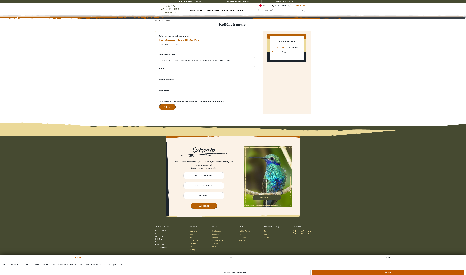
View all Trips (266, 197)
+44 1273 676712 (281, 5)
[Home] (171, 9)
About (240, 10)
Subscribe (204, 205)
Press (266, 231)
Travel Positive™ (218, 240)
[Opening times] (289, 5)
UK (263, 5)
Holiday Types (212, 10)
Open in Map (160, 244)
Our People (216, 234)
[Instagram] (302, 231)
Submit (167, 107)
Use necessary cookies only (234, 272)
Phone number (166, 79)
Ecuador (193, 244)
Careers (215, 244)
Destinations (195, 10)
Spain (192, 253)
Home (157, 20)
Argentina (193, 231)
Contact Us (243, 237)
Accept (388, 272)
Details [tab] (233, 257)
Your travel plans (168, 54)
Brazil (192, 234)
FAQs (240, 234)
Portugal (193, 250)
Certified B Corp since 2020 (283, 1)
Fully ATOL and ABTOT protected (238, 1)
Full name (164, 90)
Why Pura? (216, 247)
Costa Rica (194, 240)
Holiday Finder (244, 231)
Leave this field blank (168, 44)
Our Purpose (216, 231)
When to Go (228, 10)
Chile (191, 237)
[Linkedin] (308, 231)
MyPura (242, 240)
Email (162, 68)
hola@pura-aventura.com (290, 51)
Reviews (267, 234)
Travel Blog (268, 237)
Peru (191, 247)
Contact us (300, 5)
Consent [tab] (77, 257)
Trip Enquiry (166, 20)
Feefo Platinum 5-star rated (192, 1)
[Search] (302, 10)
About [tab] (388, 257)
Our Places (216, 237)
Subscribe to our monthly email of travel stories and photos (193, 101)
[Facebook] (295, 231)
